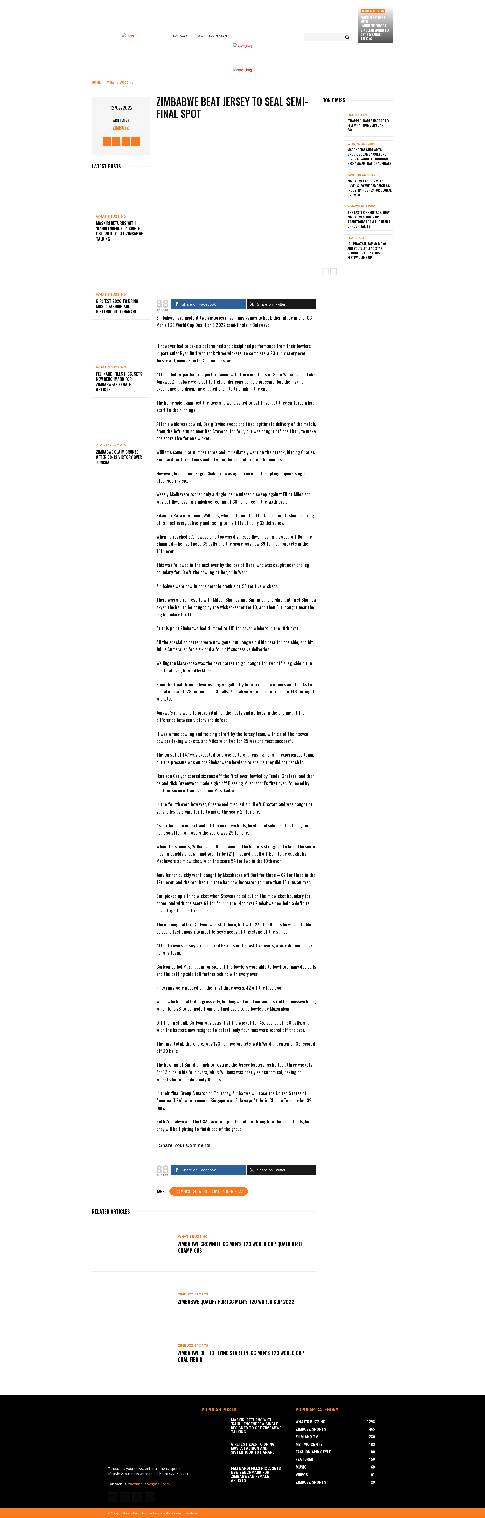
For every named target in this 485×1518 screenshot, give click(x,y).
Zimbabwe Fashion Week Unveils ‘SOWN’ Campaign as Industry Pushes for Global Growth (369, 187)
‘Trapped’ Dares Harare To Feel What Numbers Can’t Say (368, 125)
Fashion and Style (363, 175)
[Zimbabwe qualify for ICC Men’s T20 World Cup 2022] (132, 1299)
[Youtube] (135, 141)
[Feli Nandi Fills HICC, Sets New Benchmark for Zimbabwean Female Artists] (121, 343)
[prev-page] (325, 271)
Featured (355, 238)
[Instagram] (116, 141)
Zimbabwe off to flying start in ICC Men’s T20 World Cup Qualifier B (241, 1356)
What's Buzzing (373, 11)
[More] (255, 275)
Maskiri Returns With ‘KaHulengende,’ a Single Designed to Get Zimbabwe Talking (375, 28)
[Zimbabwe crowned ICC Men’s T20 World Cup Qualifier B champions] (132, 1244)
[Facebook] (107, 141)
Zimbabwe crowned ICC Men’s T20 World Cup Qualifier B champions (240, 1247)
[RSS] (137, 1497)
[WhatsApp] (240, 275)
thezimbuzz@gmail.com (149, 1484)
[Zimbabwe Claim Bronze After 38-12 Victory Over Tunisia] (121, 421)
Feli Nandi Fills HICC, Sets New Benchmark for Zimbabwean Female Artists (119, 381)
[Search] (347, 37)
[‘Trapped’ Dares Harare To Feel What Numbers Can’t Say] (333, 123)
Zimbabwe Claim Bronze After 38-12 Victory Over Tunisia (119, 457)
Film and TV (357, 115)
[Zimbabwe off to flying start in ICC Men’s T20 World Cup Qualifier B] (132, 1353)
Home (96, 82)
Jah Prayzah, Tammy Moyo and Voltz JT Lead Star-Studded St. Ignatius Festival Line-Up (366, 250)
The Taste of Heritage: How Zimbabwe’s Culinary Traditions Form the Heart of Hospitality (368, 219)
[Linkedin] (125, 1497)
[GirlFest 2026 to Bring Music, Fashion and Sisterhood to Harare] (121, 270)
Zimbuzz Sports (111, 445)
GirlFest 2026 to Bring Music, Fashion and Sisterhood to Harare (117, 306)
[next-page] (333, 271)
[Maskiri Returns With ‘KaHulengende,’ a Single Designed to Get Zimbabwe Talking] (121, 192)
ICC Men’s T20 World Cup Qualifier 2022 (209, 1191)
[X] (126, 141)
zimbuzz (121, 127)
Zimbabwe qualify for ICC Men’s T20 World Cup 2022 (236, 1301)
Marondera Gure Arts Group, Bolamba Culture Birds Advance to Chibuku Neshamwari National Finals (369, 156)
